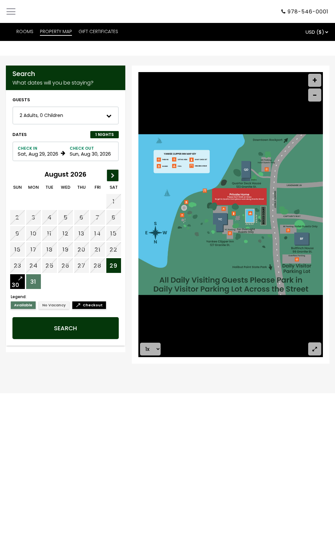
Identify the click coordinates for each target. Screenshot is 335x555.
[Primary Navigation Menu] (11, 11)
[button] (65, 115)
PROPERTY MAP (56, 31)
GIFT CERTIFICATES (98, 31)
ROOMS (24, 31)
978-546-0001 (308, 11)
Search (65, 328)
